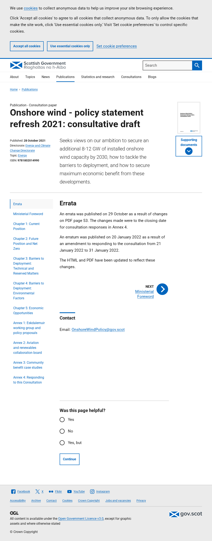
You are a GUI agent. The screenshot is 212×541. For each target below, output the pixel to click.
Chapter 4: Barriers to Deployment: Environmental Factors (28, 290)
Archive (36, 500)
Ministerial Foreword (28, 214)
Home (14, 89)
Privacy (141, 500)
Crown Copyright (89, 500)
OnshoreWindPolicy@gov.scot (98, 329)
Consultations (131, 77)
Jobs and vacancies (118, 500)
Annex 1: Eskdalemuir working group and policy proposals (29, 328)
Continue (69, 459)
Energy (22, 155)
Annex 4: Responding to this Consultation (28, 379)
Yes (71, 419)
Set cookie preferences (116, 46)
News (46, 77)
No (70, 431)
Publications (65, 77)
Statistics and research (97, 77)
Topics (30, 77)
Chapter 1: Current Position (26, 226)
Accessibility (18, 500)
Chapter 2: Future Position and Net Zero (25, 244)
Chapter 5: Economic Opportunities (28, 310)
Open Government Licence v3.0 (81, 519)
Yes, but (75, 442)
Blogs (152, 77)
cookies (31, 8)
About (14, 77)
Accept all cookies (26, 46)
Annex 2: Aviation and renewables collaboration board (27, 348)
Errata (17, 204)
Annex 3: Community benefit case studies (28, 365)
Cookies (67, 500)
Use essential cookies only (70, 46)
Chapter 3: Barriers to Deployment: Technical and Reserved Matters (28, 266)
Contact (51, 500)
